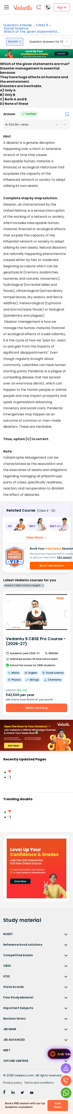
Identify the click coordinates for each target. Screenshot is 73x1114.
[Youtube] (31, 1093)
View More (34, 537)
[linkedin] (13, 1093)
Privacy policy (12, 1083)
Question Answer (17, 25)
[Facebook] (4, 1093)
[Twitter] (22, 1093)
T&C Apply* (64, 557)
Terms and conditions (39, 1083)
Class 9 (42, 25)
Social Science (16, 28)
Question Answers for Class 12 (50, 42)
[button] (15, 526)
